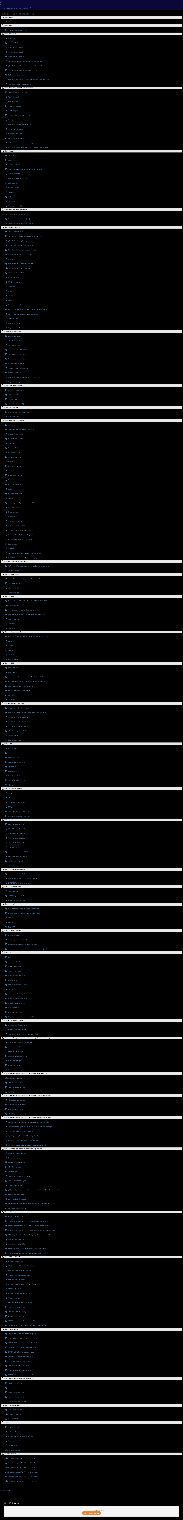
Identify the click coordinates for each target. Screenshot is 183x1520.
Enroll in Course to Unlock (91, 1513)
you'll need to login (99, 1510)
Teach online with (5, 1491)
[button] (1, 3)
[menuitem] (1, 5)
